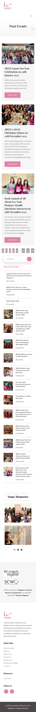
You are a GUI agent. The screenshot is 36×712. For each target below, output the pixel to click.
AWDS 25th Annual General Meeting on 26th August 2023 (22, 342)
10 (23, 251)
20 (28, 251)
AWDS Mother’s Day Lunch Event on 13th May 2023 (23, 370)
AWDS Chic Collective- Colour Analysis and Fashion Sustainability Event (18, 289)
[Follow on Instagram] (12, 691)
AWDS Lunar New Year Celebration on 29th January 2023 (17, 72)
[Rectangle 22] (18, 544)
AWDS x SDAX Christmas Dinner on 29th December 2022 (16, 133)
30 (32, 251)
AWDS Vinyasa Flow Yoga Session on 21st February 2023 (23, 428)
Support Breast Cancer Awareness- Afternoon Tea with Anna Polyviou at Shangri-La (19, 276)
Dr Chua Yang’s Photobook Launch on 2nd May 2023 (23, 384)
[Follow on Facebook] (6, 691)
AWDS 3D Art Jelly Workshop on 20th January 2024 (22, 313)
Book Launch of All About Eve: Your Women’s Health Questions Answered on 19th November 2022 (18, 205)
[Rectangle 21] (18, 522)
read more (12, 95)
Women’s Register (22, 595)
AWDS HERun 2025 (12, 301)
